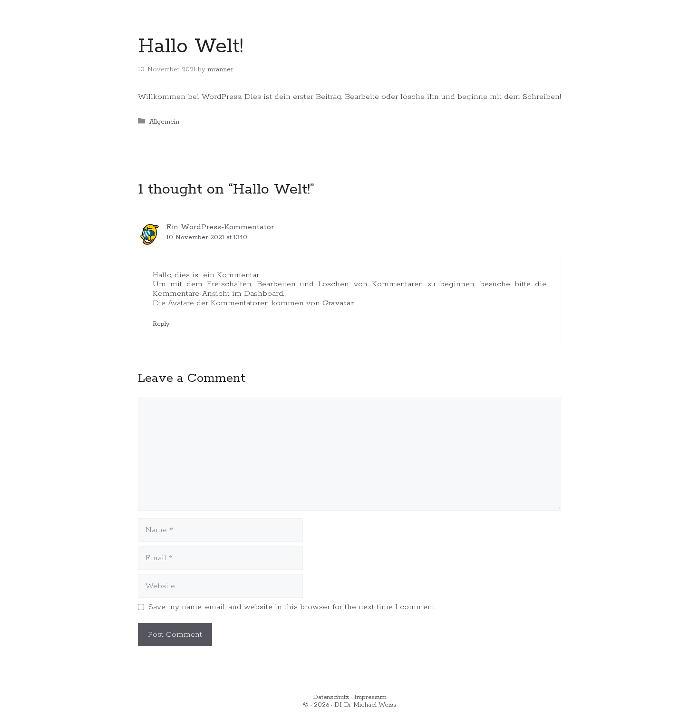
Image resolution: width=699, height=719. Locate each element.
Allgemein (164, 121)
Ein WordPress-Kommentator (220, 227)
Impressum (370, 697)
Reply (161, 324)
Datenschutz (331, 697)
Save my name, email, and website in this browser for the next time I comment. (292, 607)
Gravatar (338, 303)
